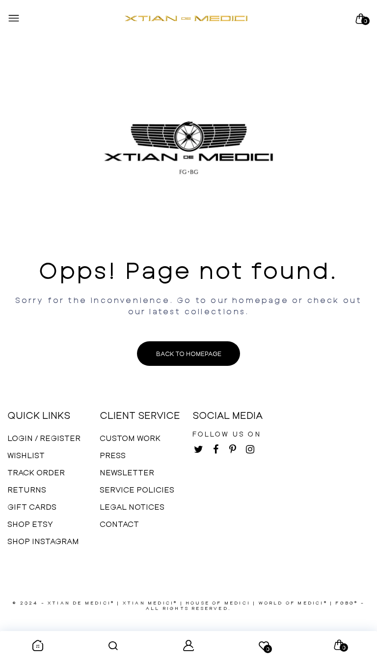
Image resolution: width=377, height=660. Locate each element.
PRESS (113, 455)
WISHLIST (26, 455)
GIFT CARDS (31, 506)
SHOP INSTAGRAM (43, 541)
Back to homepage (188, 354)
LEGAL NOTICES (132, 506)
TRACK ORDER (36, 472)
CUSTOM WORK (130, 437)
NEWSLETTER (127, 472)
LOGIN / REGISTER (44, 437)
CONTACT (119, 523)
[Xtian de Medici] (186, 18)
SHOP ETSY (30, 523)
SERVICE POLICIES (137, 489)
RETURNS (26, 489)
